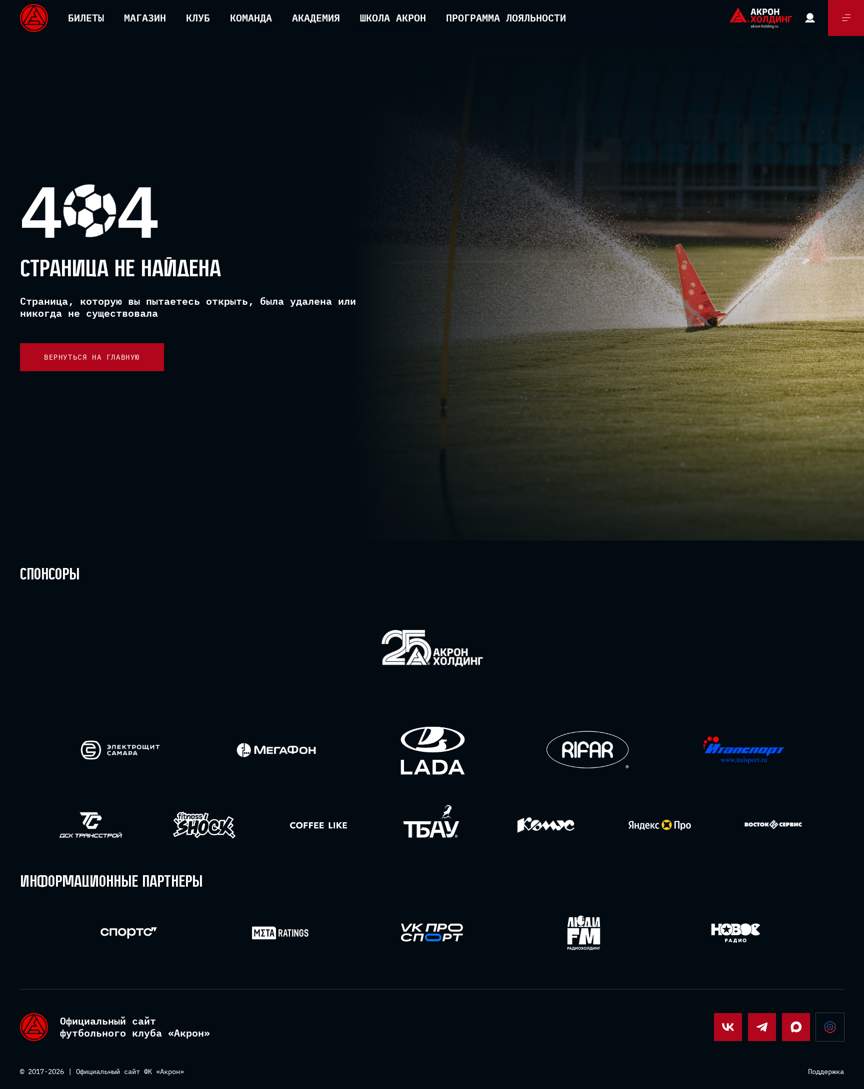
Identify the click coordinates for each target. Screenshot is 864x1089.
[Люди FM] (583, 933)
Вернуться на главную (92, 357)
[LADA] (432, 750)
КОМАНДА (251, 17)
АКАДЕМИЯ (316, 17)
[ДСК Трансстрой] (91, 825)
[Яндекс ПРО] (659, 825)
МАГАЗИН (145, 17)
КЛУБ (198, 17)
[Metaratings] (280, 933)
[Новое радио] (735, 933)
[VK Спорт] (432, 933)
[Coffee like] (318, 825)
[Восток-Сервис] (773, 825)
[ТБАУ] (432, 825)
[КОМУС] (545, 825)
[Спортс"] (129, 933)
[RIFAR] (588, 750)
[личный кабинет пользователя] (810, 18)
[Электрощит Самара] (120, 750)
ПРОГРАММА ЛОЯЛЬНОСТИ (506, 17)
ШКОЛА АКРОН (393, 17)
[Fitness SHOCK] (204, 825)
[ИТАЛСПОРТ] (744, 750)
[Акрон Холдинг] (432, 650)
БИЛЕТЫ (86, 17)
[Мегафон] (276, 750)
